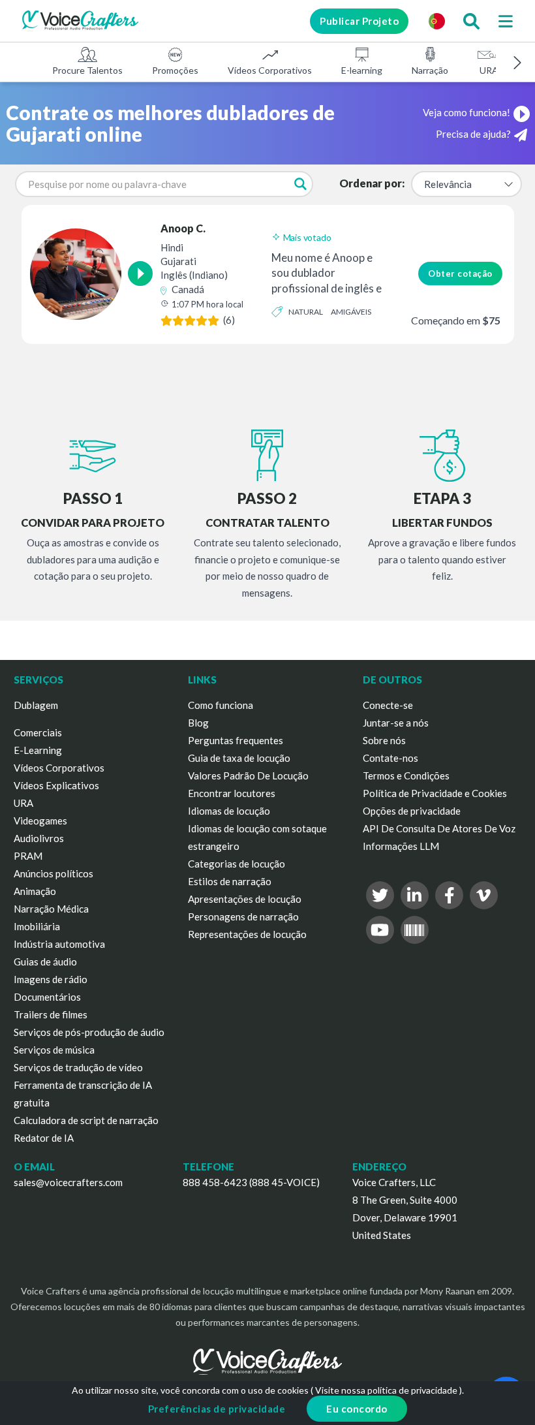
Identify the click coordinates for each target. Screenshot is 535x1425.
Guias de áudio (45, 961)
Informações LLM (401, 846)
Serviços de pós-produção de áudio (89, 1032)
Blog (198, 722)
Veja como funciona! (466, 112)
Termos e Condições (406, 775)
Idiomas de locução (229, 811)
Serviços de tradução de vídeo (78, 1067)
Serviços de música (54, 1050)
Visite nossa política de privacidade (386, 1390)
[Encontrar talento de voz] (471, 21)
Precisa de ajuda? (473, 134)
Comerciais (38, 732)
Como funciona (220, 705)
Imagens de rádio (50, 979)
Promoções (175, 70)
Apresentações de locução (244, 899)
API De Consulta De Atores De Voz (439, 828)
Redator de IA (44, 1138)
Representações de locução (247, 934)
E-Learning (38, 750)
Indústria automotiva (59, 944)
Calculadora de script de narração (86, 1120)
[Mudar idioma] (436, 21)
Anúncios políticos (53, 873)
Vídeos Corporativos (270, 70)
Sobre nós (384, 740)
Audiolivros (39, 838)
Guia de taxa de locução (239, 758)
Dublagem (36, 705)
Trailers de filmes (50, 1014)
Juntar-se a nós (396, 722)
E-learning (361, 70)
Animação (35, 891)
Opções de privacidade (412, 811)
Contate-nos (390, 758)
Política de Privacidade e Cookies (435, 793)
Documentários (47, 997)
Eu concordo (357, 1409)
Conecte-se (388, 705)
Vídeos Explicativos (56, 785)
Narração (430, 70)
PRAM (28, 856)
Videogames (40, 820)
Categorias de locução (236, 863)
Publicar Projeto (359, 21)
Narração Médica (51, 909)
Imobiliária (37, 926)
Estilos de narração (229, 881)
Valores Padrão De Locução (248, 775)
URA (489, 70)
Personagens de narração (243, 916)
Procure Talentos (87, 70)
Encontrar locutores (231, 793)
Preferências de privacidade (217, 1409)
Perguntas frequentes (235, 740)
